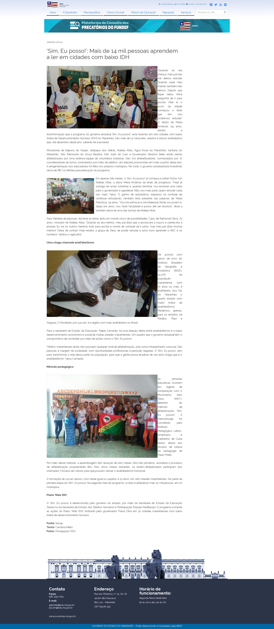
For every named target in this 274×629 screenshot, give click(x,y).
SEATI (179, 626)
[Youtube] (220, 4)
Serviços (186, 12)
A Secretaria (70, 12)
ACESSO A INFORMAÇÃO (197, 4)
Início (53, 12)
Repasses (168, 12)
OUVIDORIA (180, 4)
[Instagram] (224, 4)
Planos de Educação (143, 12)
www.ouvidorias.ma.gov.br (62, 616)
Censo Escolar (115, 12)
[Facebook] (210, 4)
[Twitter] (215, 4)
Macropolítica (92, 12)
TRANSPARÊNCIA (167, 4)
